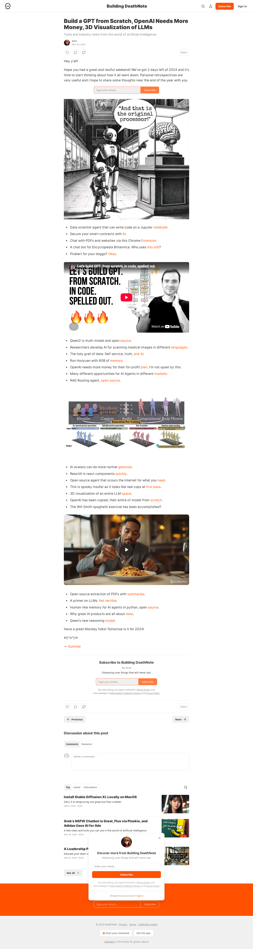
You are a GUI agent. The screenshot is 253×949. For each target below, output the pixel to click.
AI (124, 234)
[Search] (203, 6)
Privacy (123, 924)
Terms (132, 924)
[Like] (67, 52)
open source (110, 380)
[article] (126, 804)
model (110, 621)
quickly (120, 474)
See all (71, 873)
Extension (148, 241)
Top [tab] (68, 787)
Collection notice (147, 924)
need (161, 480)
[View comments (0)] (75, 52)
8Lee (74, 41)
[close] (159, 838)
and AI (139, 354)
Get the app (143, 933)
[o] (126, 549)
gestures (125, 467)
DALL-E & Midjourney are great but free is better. (93, 801)
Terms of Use (143, 882)
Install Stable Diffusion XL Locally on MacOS (100, 797)
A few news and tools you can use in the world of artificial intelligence (105, 830)
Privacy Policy (152, 885)
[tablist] (79, 744)
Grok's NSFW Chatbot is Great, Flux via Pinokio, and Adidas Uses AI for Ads (105, 823)
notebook (160, 227)
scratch (156, 500)
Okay (112, 254)
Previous (77, 719)
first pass (153, 487)
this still (153, 247)
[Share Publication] (210, 6)
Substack (109, 941)
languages (179, 347)
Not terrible (108, 601)
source (125, 341)
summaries (135, 594)
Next (178, 719)
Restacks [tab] (87, 744)
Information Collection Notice (125, 885)
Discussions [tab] (90, 787)
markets (160, 374)
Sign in (242, 6)
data (129, 614)
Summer (74, 646)
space (126, 494)
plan (144, 367)
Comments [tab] (72, 744)
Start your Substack (117, 933)
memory (116, 361)
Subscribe (224, 6)
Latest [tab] (76, 787)
